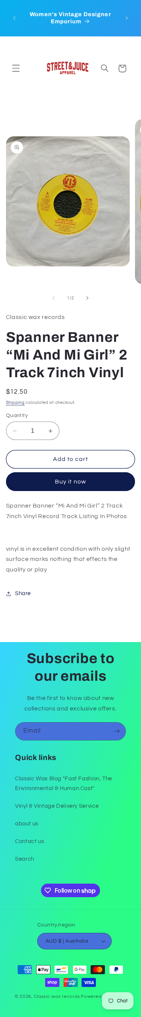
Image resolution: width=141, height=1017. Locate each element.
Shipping (15, 402)
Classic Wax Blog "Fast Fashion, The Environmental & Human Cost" (63, 783)
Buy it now (70, 482)
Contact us (29, 841)
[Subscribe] (117, 731)
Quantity (17, 415)
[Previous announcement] (14, 18)
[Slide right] (87, 298)
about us (26, 824)
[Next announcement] (126, 18)
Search (24, 859)
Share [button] (23, 593)
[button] (15, 68)
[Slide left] (53, 298)
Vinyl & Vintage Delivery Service (57, 806)
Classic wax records (57, 996)
